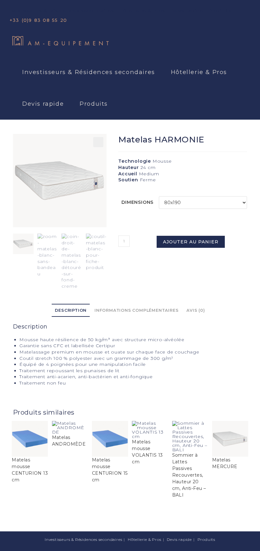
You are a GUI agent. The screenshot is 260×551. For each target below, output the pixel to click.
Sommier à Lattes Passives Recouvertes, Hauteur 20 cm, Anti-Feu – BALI (189, 475)
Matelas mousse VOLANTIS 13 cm (147, 452)
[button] (98, 142)
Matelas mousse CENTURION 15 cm (110, 470)
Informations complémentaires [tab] (136, 310)
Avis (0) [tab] (195, 310)
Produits (219, 11)
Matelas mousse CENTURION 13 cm (30, 470)
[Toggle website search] (126, 104)
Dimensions (137, 202)
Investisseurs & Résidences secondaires (60, 11)
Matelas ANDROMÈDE (69, 441)
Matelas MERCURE (224, 463)
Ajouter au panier (190, 242)
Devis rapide (187, 11)
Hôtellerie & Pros (142, 11)
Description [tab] (71, 310)
